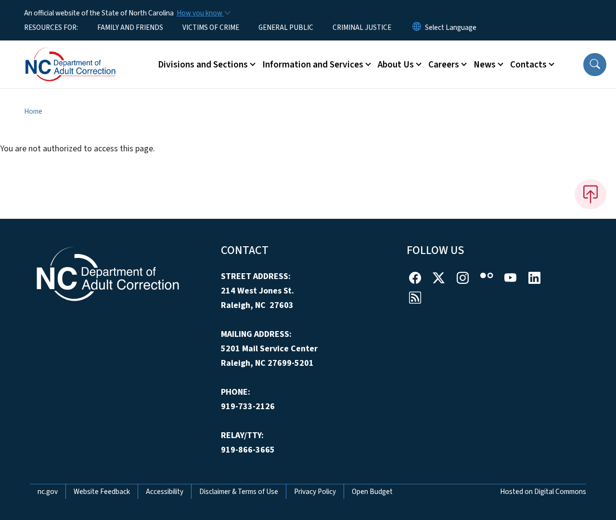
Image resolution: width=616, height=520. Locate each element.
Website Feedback (102, 491)
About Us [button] (396, 64)
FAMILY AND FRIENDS (130, 27)
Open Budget (372, 491)
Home (33, 111)
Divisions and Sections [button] (203, 64)
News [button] (485, 64)
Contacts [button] (528, 64)
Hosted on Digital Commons (543, 491)
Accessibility (164, 491)
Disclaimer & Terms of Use (238, 491)
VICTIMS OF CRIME (210, 27)
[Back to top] (590, 194)
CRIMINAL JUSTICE (362, 27)
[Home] (84, 53)
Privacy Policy (315, 491)
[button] (594, 64)
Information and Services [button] (312, 64)
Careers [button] (443, 64)
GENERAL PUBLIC (285, 27)
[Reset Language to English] (416, 27)
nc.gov (48, 491)
